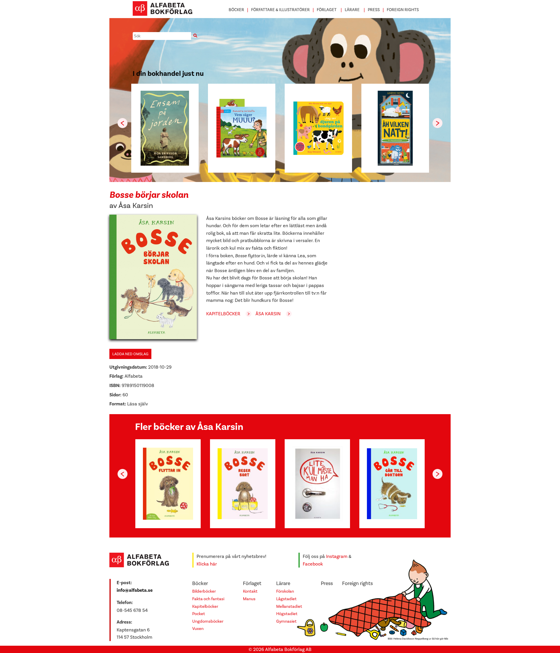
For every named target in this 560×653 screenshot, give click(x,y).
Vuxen (198, 628)
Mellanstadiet (289, 606)
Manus (249, 598)
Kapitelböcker (223, 313)
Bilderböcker (204, 591)
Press (374, 9)
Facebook (313, 564)
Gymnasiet (286, 621)
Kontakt (250, 591)
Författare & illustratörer (280, 9)
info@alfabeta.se (135, 590)
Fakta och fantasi (208, 598)
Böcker (236, 9)
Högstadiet (287, 613)
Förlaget (327, 9)
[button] (437, 123)
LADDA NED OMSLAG (130, 354)
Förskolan (285, 591)
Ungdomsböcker (207, 621)
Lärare (352, 9)
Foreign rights (403, 9)
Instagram (336, 556)
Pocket (198, 613)
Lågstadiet (286, 598)
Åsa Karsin (135, 205)
